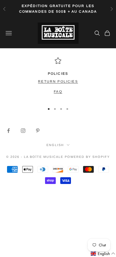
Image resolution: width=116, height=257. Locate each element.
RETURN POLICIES (58, 81)
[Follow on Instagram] (23, 130)
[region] (58, 78)
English (55, 145)
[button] (103, 254)
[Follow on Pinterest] (38, 130)
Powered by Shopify (87, 156)
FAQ (58, 92)
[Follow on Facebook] (8, 130)
